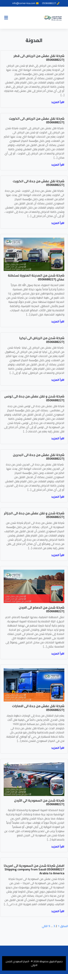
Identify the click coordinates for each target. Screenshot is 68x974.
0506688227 (49, 3)
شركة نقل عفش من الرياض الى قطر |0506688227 (39, 58)
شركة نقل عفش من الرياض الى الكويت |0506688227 (36, 120)
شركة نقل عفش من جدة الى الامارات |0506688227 (38, 708)
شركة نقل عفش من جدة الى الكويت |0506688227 (38, 183)
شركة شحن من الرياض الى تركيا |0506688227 (41, 340)
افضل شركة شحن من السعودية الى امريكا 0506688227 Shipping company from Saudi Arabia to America (34, 869)
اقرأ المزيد (57, 102)
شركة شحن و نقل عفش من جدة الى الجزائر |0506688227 (34, 515)
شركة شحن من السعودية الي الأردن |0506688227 (39, 802)
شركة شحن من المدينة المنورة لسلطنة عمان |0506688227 (36, 277)
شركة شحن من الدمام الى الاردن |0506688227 (41, 609)
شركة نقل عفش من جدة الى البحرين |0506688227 (38, 457)
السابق (64, 926)
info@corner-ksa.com (23, 3)
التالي (45, 926)
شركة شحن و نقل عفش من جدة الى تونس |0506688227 (34, 398)
